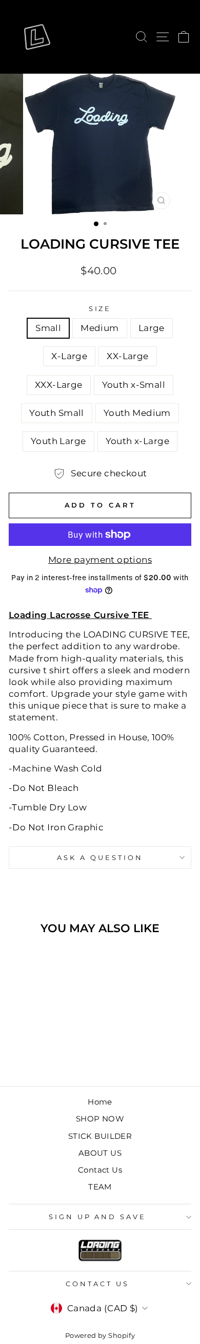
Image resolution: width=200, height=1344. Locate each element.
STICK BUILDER (100, 1136)
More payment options (100, 560)
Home (100, 1102)
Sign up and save (98, 1217)
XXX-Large (59, 385)
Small (48, 328)
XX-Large (127, 356)
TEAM (100, 1187)
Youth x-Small (133, 385)
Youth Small (56, 413)
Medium (99, 328)
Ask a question (100, 857)
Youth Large (58, 441)
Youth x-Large (137, 441)
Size (100, 308)
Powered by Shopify (100, 1335)
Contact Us (100, 1170)
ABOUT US (100, 1153)
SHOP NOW (100, 1118)
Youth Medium (137, 413)
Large (151, 328)
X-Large (69, 356)
